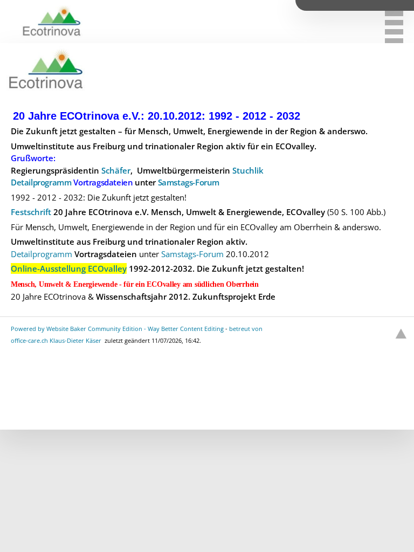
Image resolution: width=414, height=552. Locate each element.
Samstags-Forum (188, 182)
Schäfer (115, 170)
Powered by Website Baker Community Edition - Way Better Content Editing (117, 329)
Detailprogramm (41, 182)
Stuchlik (248, 170)
